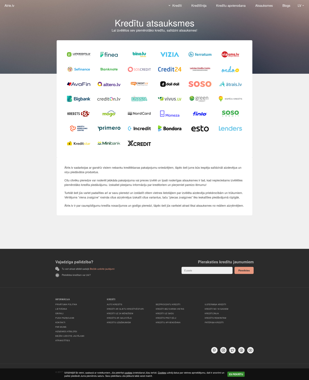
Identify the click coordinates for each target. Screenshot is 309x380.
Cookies (162, 372)
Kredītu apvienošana (231, 5)
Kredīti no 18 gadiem (216, 308)
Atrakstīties (62, 340)
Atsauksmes (264, 5)
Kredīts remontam (215, 317)
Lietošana (61, 308)
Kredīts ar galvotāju (119, 317)
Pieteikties (244, 270)
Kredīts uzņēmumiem (119, 322)
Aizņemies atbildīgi (66, 331)
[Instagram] (223, 350)
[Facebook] (241, 350)
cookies (128, 372)
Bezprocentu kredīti (168, 304)
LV (299, 5)
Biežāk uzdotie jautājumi (102, 268)
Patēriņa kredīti (214, 322)
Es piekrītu (236, 374)
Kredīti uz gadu (165, 313)
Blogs (286, 5)
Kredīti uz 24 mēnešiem (120, 313)
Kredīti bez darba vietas (170, 308)
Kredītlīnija (198, 5)
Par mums (60, 326)
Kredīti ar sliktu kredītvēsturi (125, 308)
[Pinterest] (214, 350)
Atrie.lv (9, 5)
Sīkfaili (59, 313)
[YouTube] (250, 350)
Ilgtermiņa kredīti (215, 304)
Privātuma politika (66, 304)
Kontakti (60, 322)
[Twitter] (232, 350)
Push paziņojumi (64, 317)
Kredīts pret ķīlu (166, 317)
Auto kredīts (114, 304)
